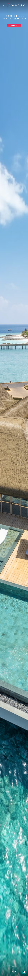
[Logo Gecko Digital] (15, 5)
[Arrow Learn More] (14, 970)
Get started (14, 25)
